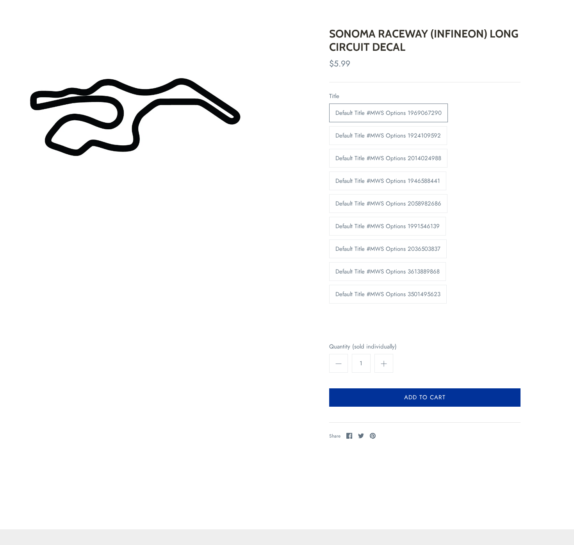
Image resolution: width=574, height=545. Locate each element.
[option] (135, 117)
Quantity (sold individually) (363, 347)
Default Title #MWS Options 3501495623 (387, 294)
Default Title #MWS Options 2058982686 (388, 203)
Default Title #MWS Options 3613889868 (387, 271)
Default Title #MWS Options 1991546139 (387, 226)
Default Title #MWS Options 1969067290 (388, 113)
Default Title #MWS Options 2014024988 (388, 158)
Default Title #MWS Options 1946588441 (387, 181)
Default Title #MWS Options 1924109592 (388, 135)
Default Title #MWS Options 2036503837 (387, 249)
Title (334, 96)
